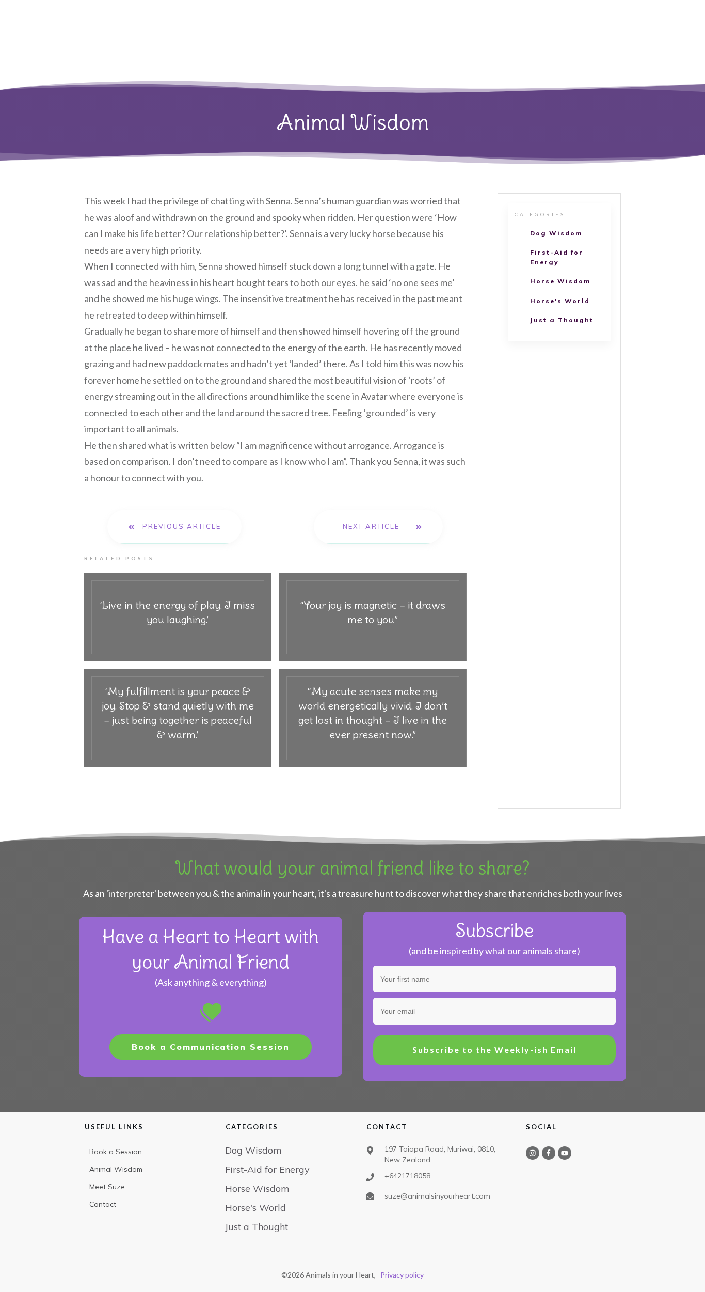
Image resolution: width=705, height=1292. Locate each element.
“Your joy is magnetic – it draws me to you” (373, 617)
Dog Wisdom (556, 233)
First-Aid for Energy (556, 257)
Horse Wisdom (560, 281)
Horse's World (560, 301)
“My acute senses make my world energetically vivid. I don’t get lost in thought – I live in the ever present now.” (373, 718)
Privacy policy (402, 1274)
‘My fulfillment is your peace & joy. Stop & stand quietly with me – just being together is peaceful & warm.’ (177, 718)
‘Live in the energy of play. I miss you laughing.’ (177, 617)
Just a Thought (562, 320)
